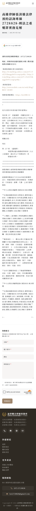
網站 (5, 357)
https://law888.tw (23, 95)
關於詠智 (5, 449)
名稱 (6, 342)
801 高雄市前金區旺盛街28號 (13, 482)
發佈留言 (7, 401)
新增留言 (7, 364)
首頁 (4, 444)
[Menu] (33, 3)
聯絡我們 (5, 470)
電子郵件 (7, 349)
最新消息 (4, 32)
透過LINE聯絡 (7, 465)
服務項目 (5, 447)
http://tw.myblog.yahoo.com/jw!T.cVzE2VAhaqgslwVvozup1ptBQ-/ (17, 77)
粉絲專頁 (5, 467)
